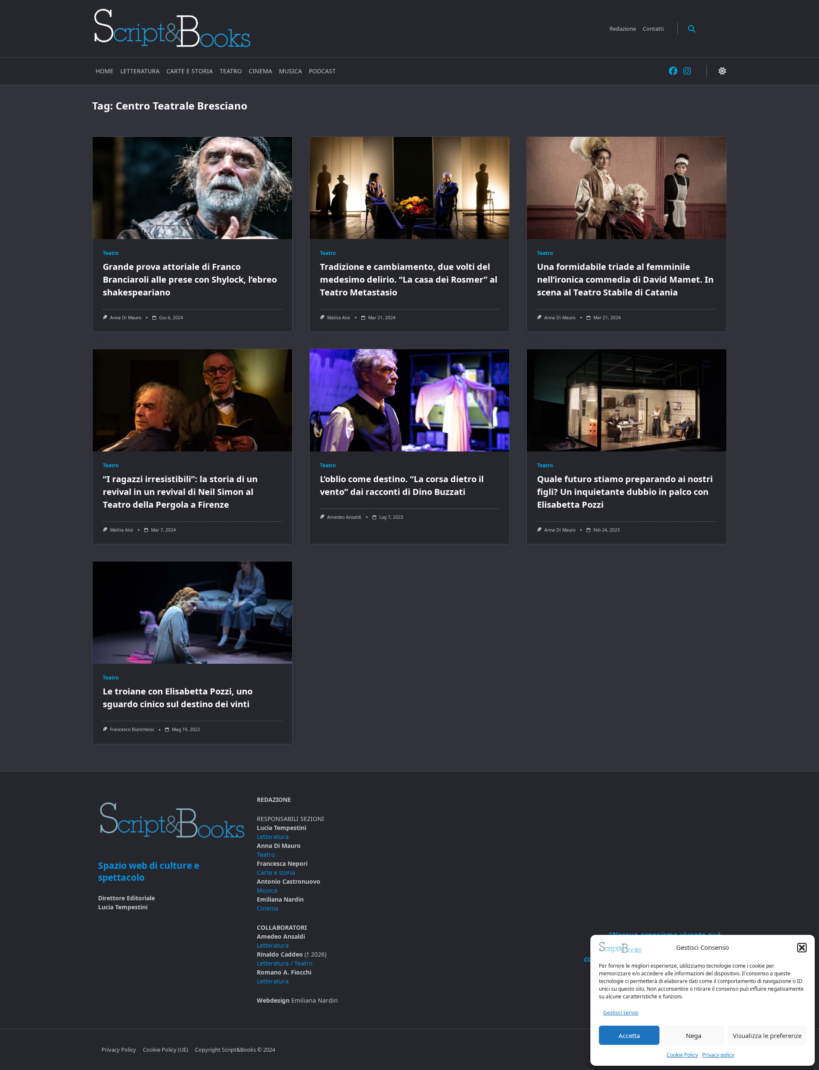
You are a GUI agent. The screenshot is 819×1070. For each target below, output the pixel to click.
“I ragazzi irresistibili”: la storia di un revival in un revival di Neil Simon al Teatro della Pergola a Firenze (180, 491)
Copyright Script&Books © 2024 (235, 1049)
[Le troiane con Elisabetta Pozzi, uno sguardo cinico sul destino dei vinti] (192, 612)
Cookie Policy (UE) (165, 1049)
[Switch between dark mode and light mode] (722, 71)
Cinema (260, 71)
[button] (802, 947)
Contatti (653, 28)
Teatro (231, 71)
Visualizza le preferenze (767, 1035)
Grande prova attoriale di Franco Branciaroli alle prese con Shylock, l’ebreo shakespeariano (190, 279)
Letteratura (140, 71)
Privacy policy (718, 1054)
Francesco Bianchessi (132, 729)
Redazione (623, 28)
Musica (290, 71)
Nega (693, 1035)
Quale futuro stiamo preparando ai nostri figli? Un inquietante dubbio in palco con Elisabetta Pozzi (625, 491)
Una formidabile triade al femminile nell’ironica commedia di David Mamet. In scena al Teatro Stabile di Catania (625, 279)
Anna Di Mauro (125, 318)
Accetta (629, 1035)
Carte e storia (189, 71)
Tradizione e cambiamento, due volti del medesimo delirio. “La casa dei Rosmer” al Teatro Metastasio (408, 279)
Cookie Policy (682, 1054)
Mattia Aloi (338, 318)
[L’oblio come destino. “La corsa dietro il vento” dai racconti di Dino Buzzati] (409, 400)
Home (104, 71)
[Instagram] (687, 71)
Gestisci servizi (621, 1012)
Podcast (322, 71)
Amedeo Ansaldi (344, 517)
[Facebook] (673, 71)
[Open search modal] (691, 28)
